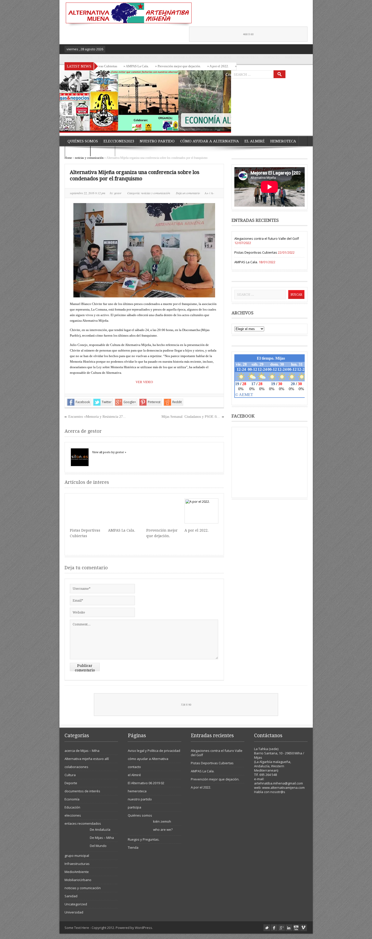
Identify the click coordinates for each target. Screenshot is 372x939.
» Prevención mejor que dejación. (160, 66)
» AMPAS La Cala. (118, 66)
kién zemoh (162, 821)
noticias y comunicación (89, 158)
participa (292, 57)
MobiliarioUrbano (78, 880)
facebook (274, 927)
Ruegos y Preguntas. (143, 839)
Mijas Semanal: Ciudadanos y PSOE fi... (190, 417)
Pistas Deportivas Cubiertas (255, 252)
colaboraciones (76, 767)
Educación (72, 807)
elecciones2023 (111, 57)
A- (212, 193)
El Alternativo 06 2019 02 (146, 783)
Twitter (107, 402)
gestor (118, 193)
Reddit (177, 402)
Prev (216, 126)
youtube (296, 927)
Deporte (71, 783)
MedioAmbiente (77, 871)
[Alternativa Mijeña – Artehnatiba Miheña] (128, 15)
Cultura (70, 775)
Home (68, 158)
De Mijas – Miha (102, 837)
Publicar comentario (85, 667)
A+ (206, 193)
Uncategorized (76, 904)
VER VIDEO (144, 382)
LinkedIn (288, 927)
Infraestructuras (77, 863)
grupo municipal (77, 855)
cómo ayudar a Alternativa (186, 57)
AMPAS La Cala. (121, 530)
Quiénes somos (80, 57)
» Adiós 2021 (227, 66)
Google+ (129, 402)
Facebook (83, 402)
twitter (266, 927)
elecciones (73, 815)
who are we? (163, 829)
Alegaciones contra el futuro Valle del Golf (266, 238)
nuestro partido (143, 57)
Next (226, 126)
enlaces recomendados (83, 823)
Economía (72, 799)
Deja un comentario (188, 193)
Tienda (133, 847)
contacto (271, 57)
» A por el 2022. (200, 66)
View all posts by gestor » (109, 452)
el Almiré (223, 57)
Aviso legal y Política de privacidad (154, 750)
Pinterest (154, 402)
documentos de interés (82, 791)
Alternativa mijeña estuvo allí (87, 758)
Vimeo (303, 927)
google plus (281, 927)
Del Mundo (98, 845)
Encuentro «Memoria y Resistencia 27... (97, 417)
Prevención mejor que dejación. (215, 779)
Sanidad (71, 896)
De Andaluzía (100, 829)
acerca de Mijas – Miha (82, 750)
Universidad (74, 912)
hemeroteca (247, 57)
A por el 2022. (196, 530)
